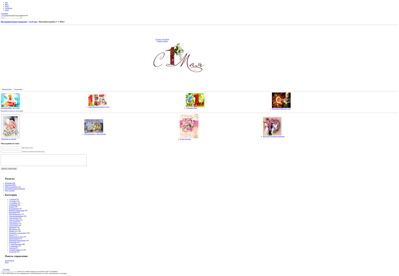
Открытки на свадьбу (8, 139)
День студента (14, 220)
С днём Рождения (15, 244)
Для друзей (13, 222)
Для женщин (13, 224)
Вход (7, 262)
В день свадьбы (185, 139)
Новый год (13, 231)
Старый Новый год (16, 250)
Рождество (13, 242)
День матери (13, 218)
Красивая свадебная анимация (273, 136)
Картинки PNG (10, 185)
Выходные (13, 212)
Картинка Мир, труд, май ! (10, 108)
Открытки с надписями (17, 233)
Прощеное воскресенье (17, 240)
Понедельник (14, 238)
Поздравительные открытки (14, 22)
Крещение (12, 227)
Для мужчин (13, 225)
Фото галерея (9, 190)
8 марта (11, 207)
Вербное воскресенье (16, 210)
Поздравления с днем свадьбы (95, 134)
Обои (7, 6)
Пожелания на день (16, 237)
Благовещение (14, 209)
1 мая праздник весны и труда (98, 107)
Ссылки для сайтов (162, 39)
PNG (6, 4)
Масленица (13, 229)
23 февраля (13, 205)
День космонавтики (16, 216)
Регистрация (9, 260)
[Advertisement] (199, 32)
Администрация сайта (9, 271)
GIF (6, 2)
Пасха (11, 235)
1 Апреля (12, 199)
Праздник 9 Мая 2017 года (281, 109)
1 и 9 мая (33, 22)
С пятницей (13, 246)
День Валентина (15, 214)
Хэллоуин (12, 252)
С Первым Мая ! (191, 108)
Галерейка (4, 13)
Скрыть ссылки (162, 41)
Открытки (8, 8)
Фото (7, 10)
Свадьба (12, 248)
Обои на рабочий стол (13, 187)
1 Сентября (13, 203)
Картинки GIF (10, 183)
